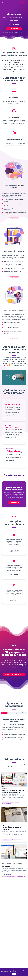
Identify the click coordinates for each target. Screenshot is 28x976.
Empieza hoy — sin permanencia (14, 674)
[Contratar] (23, 2)
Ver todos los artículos (13, 882)
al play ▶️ (7, 365)
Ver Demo (15, 24)
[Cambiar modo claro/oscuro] (26, 2)
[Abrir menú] (2, 2)
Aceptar (14, 974)
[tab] (4, 713)
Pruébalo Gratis (15, 28)
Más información (14, 218)
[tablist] (14, 713)
